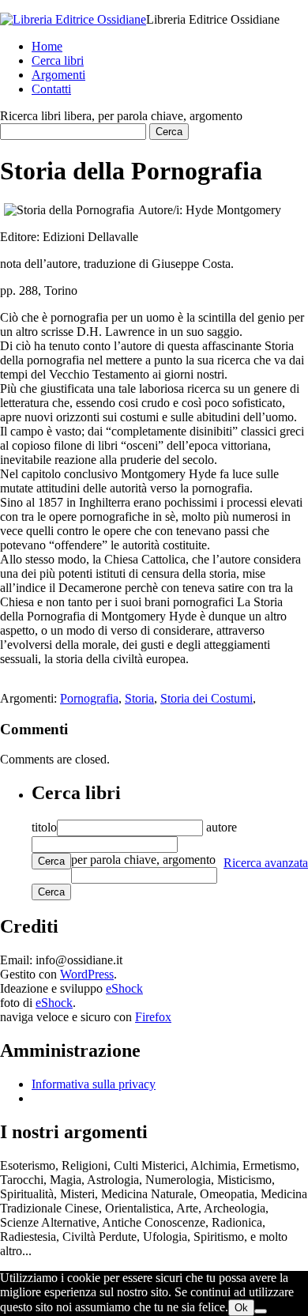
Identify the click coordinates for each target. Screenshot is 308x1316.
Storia (139, 698)
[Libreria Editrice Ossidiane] (73, 19)
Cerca (51, 861)
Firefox (153, 1017)
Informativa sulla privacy (94, 1084)
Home (47, 46)
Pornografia (89, 698)
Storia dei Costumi (206, 698)
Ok (241, 1308)
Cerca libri (58, 60)
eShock (124, 988)
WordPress (87, 974)
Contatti (51, 89)
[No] (260, 1311)
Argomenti (58, 74)
